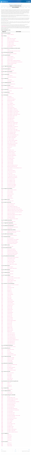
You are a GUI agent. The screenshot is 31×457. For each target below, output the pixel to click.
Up (4, 7)
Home (26, 7)
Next (29, 7)
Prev (1, 7)
